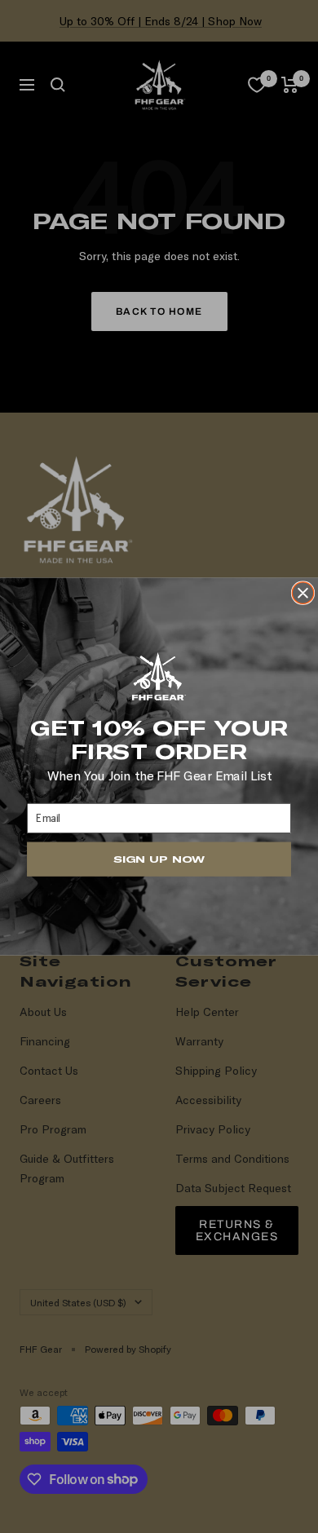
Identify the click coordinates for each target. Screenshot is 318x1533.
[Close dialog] (302, 592)
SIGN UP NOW (159, 859)
